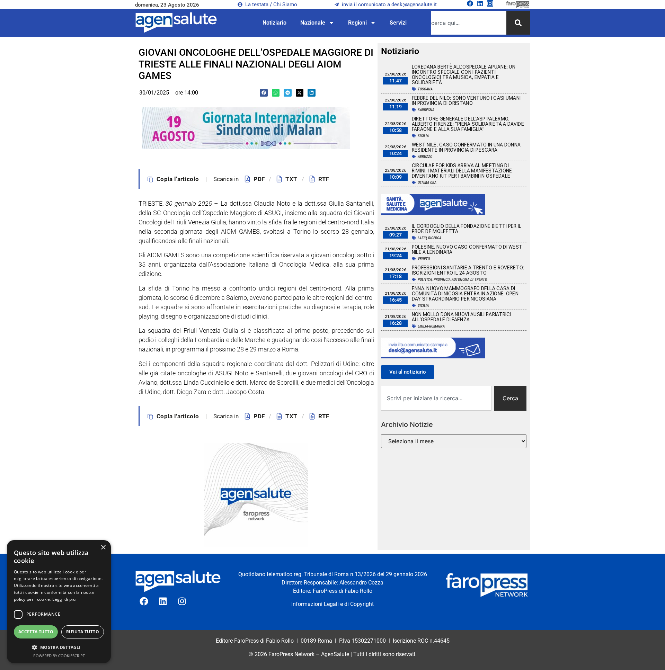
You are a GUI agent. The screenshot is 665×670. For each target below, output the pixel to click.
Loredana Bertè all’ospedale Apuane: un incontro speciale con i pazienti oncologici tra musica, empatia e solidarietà (463, 74)
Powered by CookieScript (59, 655)
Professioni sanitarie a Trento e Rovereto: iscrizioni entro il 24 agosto (468, 270)
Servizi (398, 22)
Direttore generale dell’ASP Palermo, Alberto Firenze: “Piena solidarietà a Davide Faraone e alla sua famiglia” (468, 124)
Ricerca (434, 238)
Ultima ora (427, 182)
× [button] (103, 547)
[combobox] (468, 23)
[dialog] (59, 601)
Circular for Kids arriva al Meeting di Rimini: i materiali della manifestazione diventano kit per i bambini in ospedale (462, 171)
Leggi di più (64, 599)
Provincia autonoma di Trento (460, 279)
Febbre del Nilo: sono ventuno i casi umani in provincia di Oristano (466, 100)
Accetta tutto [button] (35, 632)
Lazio (422, 238)
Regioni (357, 22)
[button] (264, 93)
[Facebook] (470, 3)
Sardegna (426, 110)
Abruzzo (425, 156)
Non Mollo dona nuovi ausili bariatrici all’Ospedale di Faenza (461, 317)
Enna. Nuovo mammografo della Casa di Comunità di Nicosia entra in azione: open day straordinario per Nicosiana (465, 294)
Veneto (424, 259)
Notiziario (274, 22)
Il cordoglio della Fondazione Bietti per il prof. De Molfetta (467, 228)
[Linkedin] (480, 3)
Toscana (425, 89)
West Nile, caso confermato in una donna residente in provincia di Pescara (466, 147)
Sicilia (423, 136)
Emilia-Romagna (431, 326)
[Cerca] (518, 23)
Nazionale (312, 22)
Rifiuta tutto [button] (82, 632)
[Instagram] (490, 3)
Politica (425, 279)
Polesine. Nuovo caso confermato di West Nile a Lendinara (467, 249)
